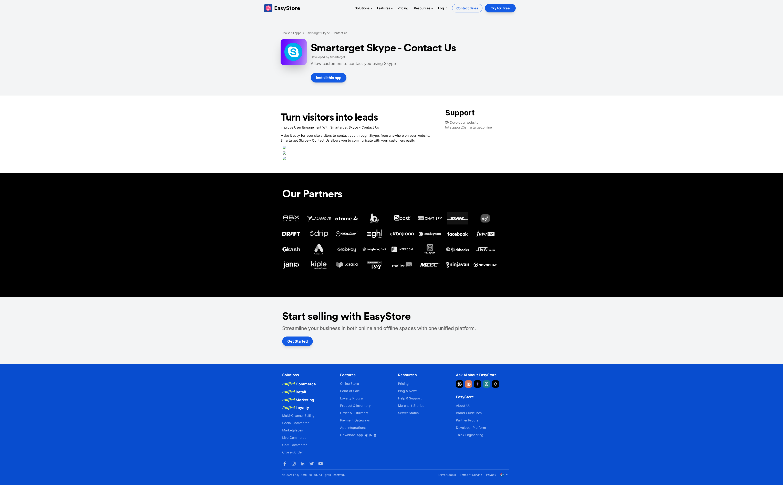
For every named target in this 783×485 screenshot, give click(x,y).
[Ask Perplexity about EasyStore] (486, 384)
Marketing (298, 400)
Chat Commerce (294, 445)
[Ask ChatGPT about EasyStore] (459, 384)
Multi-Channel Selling (298, 416)
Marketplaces (292, 430)
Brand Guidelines (469, 413)
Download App (352, 435)
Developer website (464, 122)
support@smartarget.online (471, 127)
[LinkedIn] (302, 463)
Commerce (299, 384)
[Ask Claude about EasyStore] (468, 384)
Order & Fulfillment (354, 413)
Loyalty (295, 407)
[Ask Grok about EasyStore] (495, 384)
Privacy (491, 474)
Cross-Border (292, 452)
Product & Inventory (355, 406)
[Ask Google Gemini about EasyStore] (477, 384)
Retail (294, 392)
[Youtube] (320, 463)
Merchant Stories (411, 406)
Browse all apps (291, 33)
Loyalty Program (353, 398)
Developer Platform (471, 428)
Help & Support (410, 398)
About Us (463, 406)
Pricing (403, 8)
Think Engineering (469, 435)
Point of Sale (350, 391)
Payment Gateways (355, 420)
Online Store (349, 384)
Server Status (408, 413)
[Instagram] (293, 463)
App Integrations (353, 428)
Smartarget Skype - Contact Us (326, 33)
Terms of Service (471, 474)
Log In (443, 8)
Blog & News (407, 391)
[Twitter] (311, 463)
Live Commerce (294, 438)
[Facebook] (284, 463)
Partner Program (468, 420)
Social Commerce (295, 423)
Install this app (328, 78)
